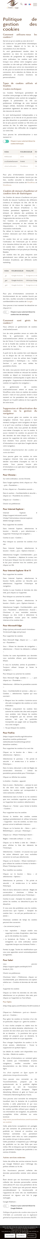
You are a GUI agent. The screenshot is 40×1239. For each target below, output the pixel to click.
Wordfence (7, 185)
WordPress (31, 182)
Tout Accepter (10, 1235)
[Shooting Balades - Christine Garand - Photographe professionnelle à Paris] (16, 4)
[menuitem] (20, 4)
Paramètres (31, 1235)
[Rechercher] (20, 4)
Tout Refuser (21, 1235)
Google (29, 301)
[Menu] (34, 4)
